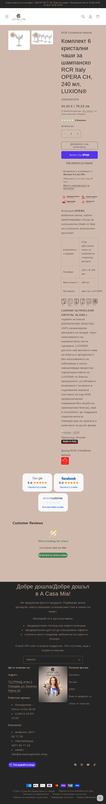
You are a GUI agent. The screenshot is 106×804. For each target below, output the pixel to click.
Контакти (74, 675)
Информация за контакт (62, 797)
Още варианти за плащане (79, 163)
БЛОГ (72, 689)
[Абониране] (79, 660)
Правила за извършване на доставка (30, 797)
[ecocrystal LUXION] (70, 432)
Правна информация (86, 797)
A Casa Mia (26, 791)
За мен (73, 682)
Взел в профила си (80, 696)
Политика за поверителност (36, 794)
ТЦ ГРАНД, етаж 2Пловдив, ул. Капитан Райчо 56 (22, 686)
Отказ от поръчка (79, 703)
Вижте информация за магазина (76, 187)
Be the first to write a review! (53, 555)
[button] (7, 16)
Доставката (88, 111)
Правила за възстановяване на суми (76, 791)
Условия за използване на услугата (69, 794)
